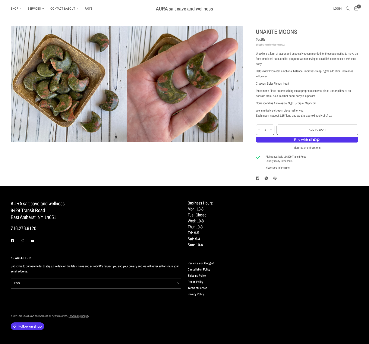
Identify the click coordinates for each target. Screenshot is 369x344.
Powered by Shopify (79, 316)
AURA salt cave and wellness (184, 8)
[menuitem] (18, 8)
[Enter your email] (177, 283)
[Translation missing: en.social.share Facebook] (258, 178)
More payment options (307, 147)
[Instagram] (25, 240)
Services (34, 8)
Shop (14, 8)
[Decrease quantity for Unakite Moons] (259, 130)
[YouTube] (35, 241)
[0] (355, 8)
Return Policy (195, 281)
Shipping (260, 44)
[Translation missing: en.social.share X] (267, 178)
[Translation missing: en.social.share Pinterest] (275, 178)
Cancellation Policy (199, 269)
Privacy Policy (196, 294)
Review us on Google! (201, 263)
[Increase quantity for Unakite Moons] (271, 130)
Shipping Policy (197, 275)
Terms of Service (197, 288)
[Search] (348, 8)
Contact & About (62, 8)
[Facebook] (15, 240)
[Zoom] (118, 35)
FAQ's (88, 8)
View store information (277, 167)
